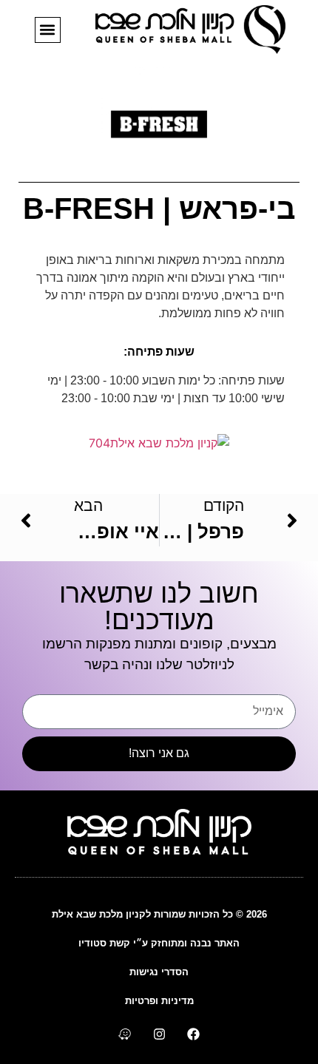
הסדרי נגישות (159, 971)
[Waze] (124, 1034)
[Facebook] (193, 1034)
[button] (48, 30)
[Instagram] (159, 1034)
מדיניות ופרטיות (159, 1000)
